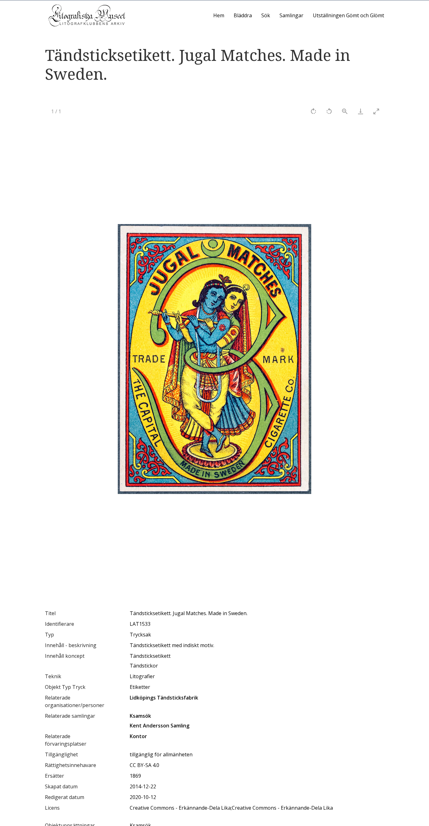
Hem (218, 15)
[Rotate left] (329, 111)
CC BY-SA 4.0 (144, 765)
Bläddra (243, 15)
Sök (265, 15)
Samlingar (291, 15)
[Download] (360, 111)
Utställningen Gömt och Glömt (348, 15)
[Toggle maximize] (376, 111)
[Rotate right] (313, 111)
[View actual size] (345, 111)
